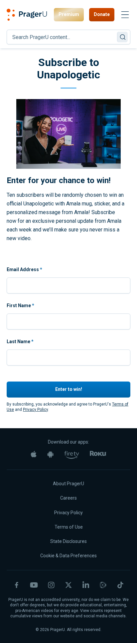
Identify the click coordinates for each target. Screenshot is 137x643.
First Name (20, 305)
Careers (68, 498)
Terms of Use (69, 527)
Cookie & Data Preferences (68, 555)
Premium (69, 14)
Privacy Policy (35, 409)
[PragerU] (27, 15)
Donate (102, 14)
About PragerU (68, 483)
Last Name (20, 341)
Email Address (24, 269)
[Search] (122, 37)
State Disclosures (68, 541)
